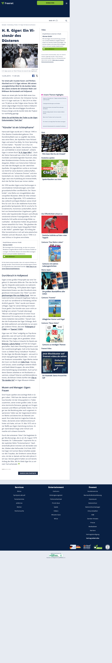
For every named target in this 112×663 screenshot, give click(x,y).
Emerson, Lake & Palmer (11, 344)
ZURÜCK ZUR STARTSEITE (28, 473)
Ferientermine (19, 499)
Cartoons (56, 491)
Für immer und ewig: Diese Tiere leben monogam (54, 121)
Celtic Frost (25, 362)
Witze (56, 519)
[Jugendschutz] (56, 555)
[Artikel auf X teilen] (37, 75)
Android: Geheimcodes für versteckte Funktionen (54, 126)
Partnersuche (19, 511)
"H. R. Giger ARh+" (25, 152)
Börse (19, 491)
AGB (92, 515)
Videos (56, 511)
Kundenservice (93, 491)
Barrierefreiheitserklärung (93, 495)
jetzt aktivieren (10, 256)
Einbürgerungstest (56, 495)
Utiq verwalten (93, 511)
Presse (92, 523)
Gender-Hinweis (92, 519)
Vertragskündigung (92, 534)
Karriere (92, 530)
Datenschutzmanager (92, 507)
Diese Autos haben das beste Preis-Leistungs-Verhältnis (53, 108)
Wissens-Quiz (56, 515)
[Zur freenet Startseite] (7, 2)
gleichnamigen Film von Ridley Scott (15, 295)
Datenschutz (92, 503)
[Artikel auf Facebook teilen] (33, 75)
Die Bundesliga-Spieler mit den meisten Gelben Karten (54, 112)
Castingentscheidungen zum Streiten (51, 103)
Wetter (19, 507)
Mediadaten (93, 526)
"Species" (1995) (16, 329)
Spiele (56, 507)
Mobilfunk (50, 3)
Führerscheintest (56, 499)
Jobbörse (19, 503)
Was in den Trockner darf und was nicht (52, 117)
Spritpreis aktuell (19, 495)
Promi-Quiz (56, 503)
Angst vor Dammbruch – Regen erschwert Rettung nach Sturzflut (54, 99)
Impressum (93, 499)
